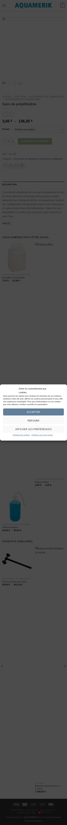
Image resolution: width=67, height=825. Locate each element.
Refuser (33, 420)
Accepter (33, 412)
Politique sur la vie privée (42, 435)
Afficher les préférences (33, 429)
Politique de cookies (21, 435)
